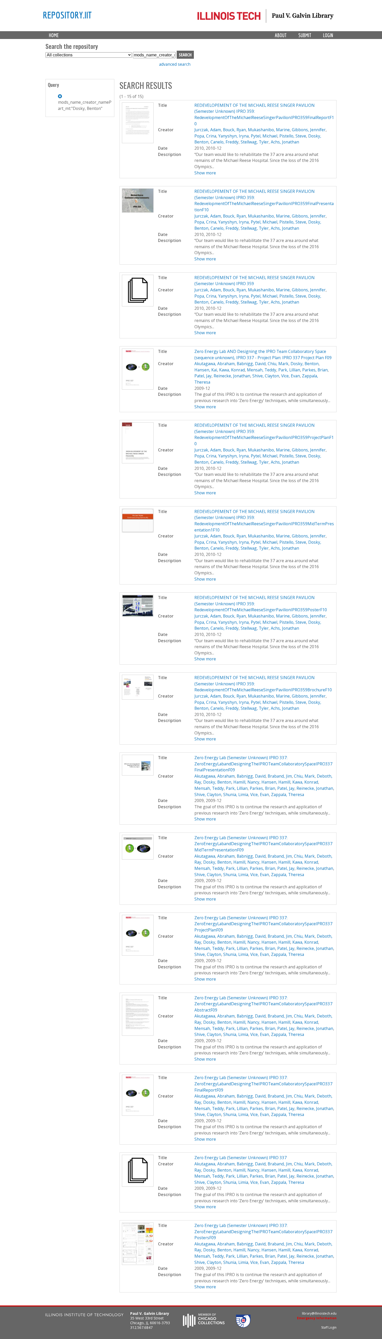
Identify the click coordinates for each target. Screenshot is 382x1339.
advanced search (174, 64)
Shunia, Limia (235, 794)
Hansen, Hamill (275, 782)
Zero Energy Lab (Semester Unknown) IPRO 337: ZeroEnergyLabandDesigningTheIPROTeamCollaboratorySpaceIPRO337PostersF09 (263, 1231)
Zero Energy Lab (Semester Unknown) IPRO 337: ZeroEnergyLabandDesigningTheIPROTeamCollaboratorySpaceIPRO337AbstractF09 (263, 1004)
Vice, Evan (290, 376)
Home (54, 35)
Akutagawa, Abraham (214, 363)
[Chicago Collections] (204, 1326)
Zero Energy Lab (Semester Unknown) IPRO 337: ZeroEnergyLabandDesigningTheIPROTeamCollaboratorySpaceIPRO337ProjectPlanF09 (263, 924)
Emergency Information (317, 1318)
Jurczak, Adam (207, 130)
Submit (304, 35)
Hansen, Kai (205, 370)
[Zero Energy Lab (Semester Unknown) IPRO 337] (138, 1185)
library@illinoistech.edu (319, 1313)
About (281, 35)
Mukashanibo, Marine (269, 130)
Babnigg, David (251, 363)
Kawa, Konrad (232, 370)
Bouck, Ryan (234, 130)
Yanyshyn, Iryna (233, 136)
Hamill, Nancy (246, 782)
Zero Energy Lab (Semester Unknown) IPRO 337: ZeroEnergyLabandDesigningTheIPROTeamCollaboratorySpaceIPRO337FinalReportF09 (263, 1084)
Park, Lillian (289, 370)
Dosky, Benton (305, 363)
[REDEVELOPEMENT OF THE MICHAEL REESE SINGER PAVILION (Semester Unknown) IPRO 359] (138, 305)
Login (328, 35)
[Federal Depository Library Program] (243, 1326)
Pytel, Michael (264, 136)
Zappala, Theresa (287, 794)
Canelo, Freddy (224, 142)
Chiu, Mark (278, 363)
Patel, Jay (203, 376)
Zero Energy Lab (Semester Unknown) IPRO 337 (240, 1157)
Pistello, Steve (292, 136)
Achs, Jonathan (285, 142)
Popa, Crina (205, 136)
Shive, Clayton (265, 376)
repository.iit (67, 14)
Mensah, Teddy (261, 370)
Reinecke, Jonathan (232, 376)
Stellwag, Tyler (255, 142)
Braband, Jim (280, 776)
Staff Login (329, 1327)
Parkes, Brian (315, 370)
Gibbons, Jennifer (309, 130)
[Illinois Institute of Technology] (84, 1315)
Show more (205, 173)
